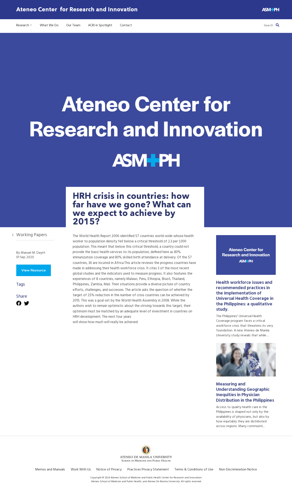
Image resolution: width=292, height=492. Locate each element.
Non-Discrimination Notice (238, 469)
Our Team (73, 25)
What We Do (49, 25)
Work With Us (81, 469)
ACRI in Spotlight (100, 25)
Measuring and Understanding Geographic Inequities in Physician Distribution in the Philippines (245, 392)
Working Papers (31, 235)
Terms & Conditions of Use (193, 469)
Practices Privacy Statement (148, 469)
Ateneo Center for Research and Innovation (77, 9)
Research (23, 25)
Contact (126, 25)
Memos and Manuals (50, 469)
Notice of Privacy (109, 469)
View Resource (33, 270)
